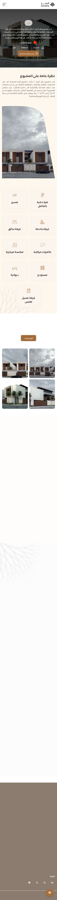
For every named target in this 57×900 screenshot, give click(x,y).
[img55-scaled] (42, 394)
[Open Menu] (50, 893)
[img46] (15, 363)
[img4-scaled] (42, 363)
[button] (4, 4)
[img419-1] (15, 394)
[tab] (28, 338)
